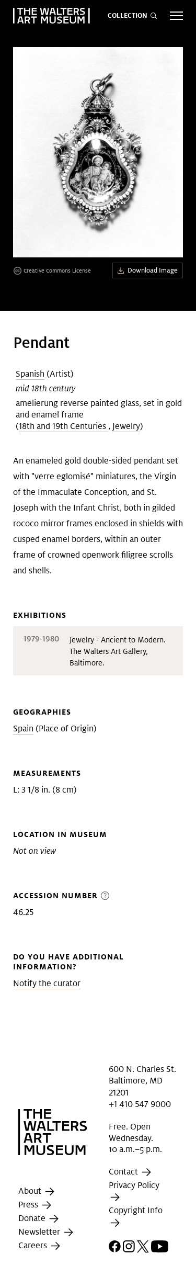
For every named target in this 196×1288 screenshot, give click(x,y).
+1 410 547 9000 (140, 1104)
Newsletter (40, 1231)
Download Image (153, 270)
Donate (33, 1218)
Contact (124, 1171)
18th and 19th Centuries (63, 426)
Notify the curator (46, 983)
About (30, 1190)
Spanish (30, 373)
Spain (23, 728)
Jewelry (126, 426)
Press (29, 1204)
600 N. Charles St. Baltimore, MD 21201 (142, 1081)
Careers (33, 1245)
